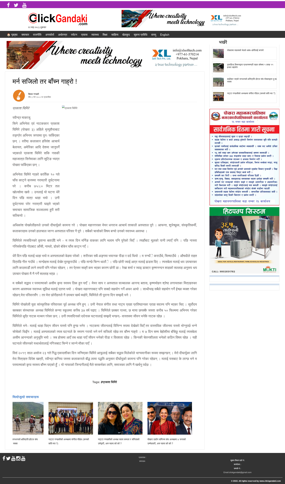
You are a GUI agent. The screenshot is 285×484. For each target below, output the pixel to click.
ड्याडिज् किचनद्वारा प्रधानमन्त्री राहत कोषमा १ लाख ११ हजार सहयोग (250, 66)
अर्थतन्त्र (62, 34)
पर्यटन (74, 34)
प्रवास (84, 34)
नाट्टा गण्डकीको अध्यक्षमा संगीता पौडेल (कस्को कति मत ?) (251, 93)
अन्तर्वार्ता (49, 34)
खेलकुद (126, 34)
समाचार (25, 34)
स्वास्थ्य (95, 34)
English (164, 34)
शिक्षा (105, 34)
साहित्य (114, 34)
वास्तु (153, 34)
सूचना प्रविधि (140, 34)
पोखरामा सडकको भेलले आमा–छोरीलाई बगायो (245, 50)
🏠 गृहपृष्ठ (12, 34)
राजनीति (37, 34)
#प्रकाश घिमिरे (109, 382)
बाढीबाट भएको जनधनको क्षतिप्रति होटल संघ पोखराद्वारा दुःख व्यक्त (252, 80)
